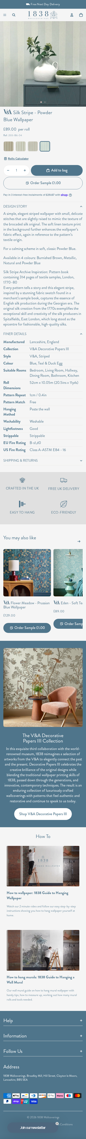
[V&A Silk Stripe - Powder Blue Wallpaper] (45, 146)
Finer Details (15, 334)
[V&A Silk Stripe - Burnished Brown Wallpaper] (8, 146)
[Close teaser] (57, 1123)
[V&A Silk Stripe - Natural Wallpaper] (33, 146)
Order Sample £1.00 (45, 183)
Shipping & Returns (20, 460)
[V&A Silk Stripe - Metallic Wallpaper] (20, 146)
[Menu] (5, 15)
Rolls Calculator (18, 158)
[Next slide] (79, 542)
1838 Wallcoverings (48, 1117)
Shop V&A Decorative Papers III (43, 814)
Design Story (15, 206)
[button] (32, 1127)
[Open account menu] (71, 15)
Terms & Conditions (61, 1124)
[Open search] (13, 15)
